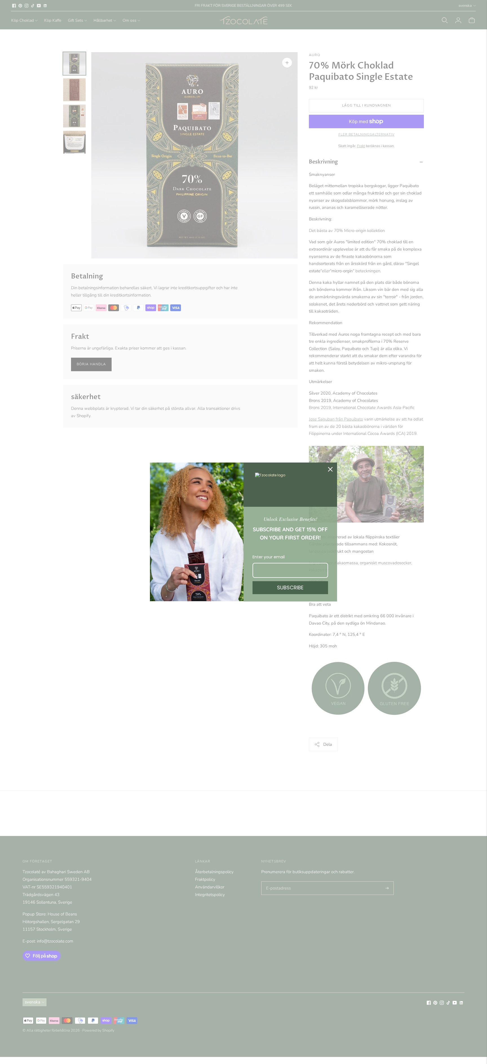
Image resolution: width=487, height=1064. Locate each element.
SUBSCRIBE (290, 587)
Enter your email (269, 557)
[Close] (330, 469)
